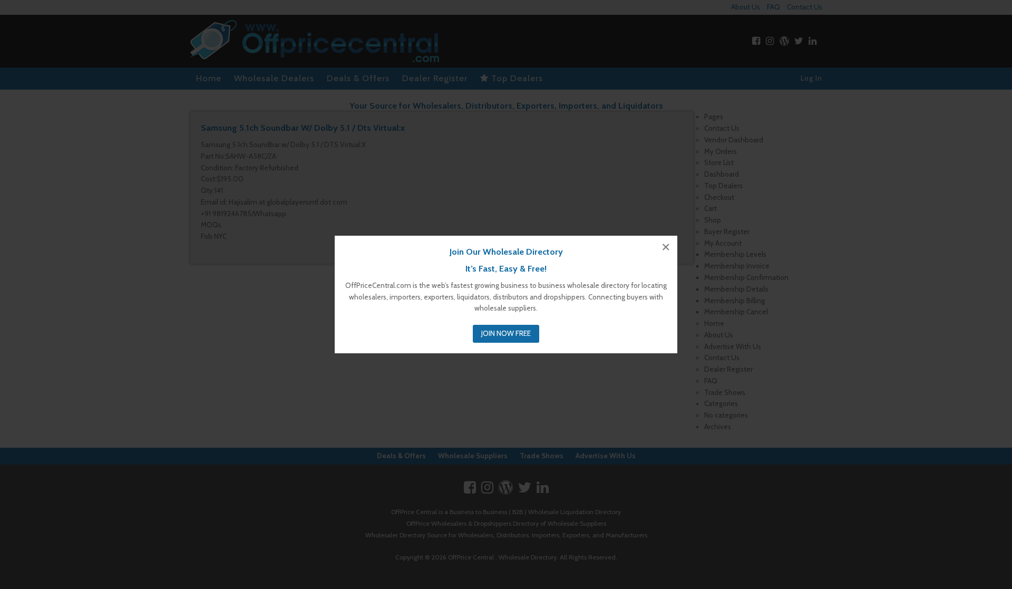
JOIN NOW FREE (506, 333)
